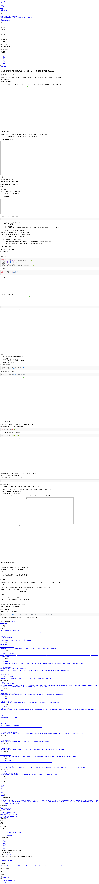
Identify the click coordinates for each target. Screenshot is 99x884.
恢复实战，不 (7, 653)
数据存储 (9, 667)
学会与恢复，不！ (9, 717)
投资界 (66, 865)
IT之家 (42, 865)
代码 (6, 636)
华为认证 (14, 17)
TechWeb (24, 865)
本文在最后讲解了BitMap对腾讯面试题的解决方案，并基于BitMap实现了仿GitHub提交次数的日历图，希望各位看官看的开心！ (26, 678)
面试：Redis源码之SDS (6, 701)
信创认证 (10, 17)
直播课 (12, 16)
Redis (4, 682)
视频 (4, 57)
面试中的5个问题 (6, 637)
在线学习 (2, 19)
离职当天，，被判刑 (9, 630)
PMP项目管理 (25, 17)
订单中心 (6, 737)
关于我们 (4, 840)
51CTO (4, 829)
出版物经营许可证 (8, 860)
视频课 (1, 16)
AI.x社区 (19, 832)
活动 (4, 63)
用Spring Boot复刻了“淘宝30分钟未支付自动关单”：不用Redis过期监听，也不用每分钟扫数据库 (55, 801)
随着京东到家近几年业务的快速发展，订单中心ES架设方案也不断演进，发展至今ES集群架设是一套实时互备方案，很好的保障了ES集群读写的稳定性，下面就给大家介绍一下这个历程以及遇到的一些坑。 (41, 663)
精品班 (1, 5)
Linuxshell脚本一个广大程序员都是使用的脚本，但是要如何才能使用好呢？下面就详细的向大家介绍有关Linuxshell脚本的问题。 (26, 762)
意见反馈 (4, 844)
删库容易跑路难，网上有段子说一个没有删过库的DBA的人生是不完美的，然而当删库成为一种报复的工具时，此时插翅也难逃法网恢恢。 (28, 648)
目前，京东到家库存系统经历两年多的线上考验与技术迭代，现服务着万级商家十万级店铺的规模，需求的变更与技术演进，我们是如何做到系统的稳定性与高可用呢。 (34, 749)
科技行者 (20, 865)
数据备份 (5, 723)
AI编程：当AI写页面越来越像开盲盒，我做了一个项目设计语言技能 (22, 801)
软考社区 (2, 6)
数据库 (1, 674)
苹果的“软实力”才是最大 (6, 766)
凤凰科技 (13, 865)
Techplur (12, 829)
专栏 (9, 20)
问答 (5, 20)
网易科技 (9, 865)
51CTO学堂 (5, 835)
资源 (3, 20)
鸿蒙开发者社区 (3, 10)
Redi (1, 706)
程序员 (3, 636)
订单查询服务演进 (5, 661)
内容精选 (4, 56)
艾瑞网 (27, 865)
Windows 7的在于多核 (6, 708)
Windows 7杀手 (3, 715)
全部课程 (2, 17)
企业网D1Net (62, 865)
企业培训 (2, 9)
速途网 (33, 865)
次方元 (69, 865)
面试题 (6, 682)
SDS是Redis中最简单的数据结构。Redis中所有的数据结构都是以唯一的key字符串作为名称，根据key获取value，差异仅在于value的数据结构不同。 (30, 702)
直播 (10, 20)
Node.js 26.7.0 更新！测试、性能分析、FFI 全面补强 (75, 800)
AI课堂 (1, 12)
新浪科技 (2, 865)
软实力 (5, 771)
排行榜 (7, 16)
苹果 (1, 771)
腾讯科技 (6, 865)
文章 (1, 20)
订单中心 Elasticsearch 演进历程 (8, 732)
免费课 (1, 8)
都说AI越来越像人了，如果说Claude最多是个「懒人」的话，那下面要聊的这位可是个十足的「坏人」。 (21, 727)
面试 (4, 644)
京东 (1, 636)
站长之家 (30, 865)
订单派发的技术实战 (6, 740)
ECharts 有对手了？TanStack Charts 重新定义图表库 (55, 800)
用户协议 (4, 846)
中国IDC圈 (58, 865)
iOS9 (3, 771)
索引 (7, 698)
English (4, 845)
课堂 (7, 20)
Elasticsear (10, 737)
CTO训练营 (15, 835)
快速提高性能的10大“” (7, 693)
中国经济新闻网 (38, 865)
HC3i (10, 829)
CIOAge (7, 829)
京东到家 (2, 667)
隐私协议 (4, 848)
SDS (3, 706)
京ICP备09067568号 (8, 854)
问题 (6, 644)
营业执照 (2, 860)
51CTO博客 (5, 832)
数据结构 (6, 706)
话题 (4, 58)
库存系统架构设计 (5, 748)
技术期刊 (4, 61)
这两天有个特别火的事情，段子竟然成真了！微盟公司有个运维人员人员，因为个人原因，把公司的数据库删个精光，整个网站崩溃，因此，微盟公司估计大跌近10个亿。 (34, 670)
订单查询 (6, 667)
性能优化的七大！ (5, 755)
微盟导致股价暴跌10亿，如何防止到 (13, 668)
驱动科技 (17, 865)
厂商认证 (18, 17)
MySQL (3, 623)
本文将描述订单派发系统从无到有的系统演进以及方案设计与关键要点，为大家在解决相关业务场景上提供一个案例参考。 (25, 741)
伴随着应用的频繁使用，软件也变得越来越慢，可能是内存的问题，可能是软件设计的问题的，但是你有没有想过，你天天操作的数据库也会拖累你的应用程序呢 (33, 694)
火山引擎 (72, 865)
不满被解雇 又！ (7, 647)
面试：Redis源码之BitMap (7, 676)
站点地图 (4, 843)
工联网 (45, 865)
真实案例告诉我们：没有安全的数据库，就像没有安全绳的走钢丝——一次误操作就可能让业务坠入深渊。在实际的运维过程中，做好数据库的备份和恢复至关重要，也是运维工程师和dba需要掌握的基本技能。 (42, 719)
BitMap (1, 682)
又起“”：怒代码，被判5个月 (10, 773)
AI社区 (4, 60)
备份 (6, 623)
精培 (8, 835)
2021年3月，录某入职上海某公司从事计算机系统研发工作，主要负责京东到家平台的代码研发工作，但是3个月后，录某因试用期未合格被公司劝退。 (30, 632)
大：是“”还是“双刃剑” (7, 683)
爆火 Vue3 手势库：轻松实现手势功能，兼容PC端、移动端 (12, 800)
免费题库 (30, 17)
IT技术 (21, 17)
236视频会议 (53, 865)
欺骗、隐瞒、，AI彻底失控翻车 (10, 725)
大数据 (1, 690)
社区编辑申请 (3, 66)
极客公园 (49, 865)
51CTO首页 (2, 1)
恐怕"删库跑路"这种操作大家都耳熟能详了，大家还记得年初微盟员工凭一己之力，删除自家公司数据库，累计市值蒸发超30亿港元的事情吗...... (29, 774)
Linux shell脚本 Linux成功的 (7, 760)
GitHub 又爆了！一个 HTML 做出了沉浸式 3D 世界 (34, 800)
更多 (6, 805)
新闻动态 (4, 841)
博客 (1, 2)
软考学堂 (16, 16)
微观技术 (13, 621)
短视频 (10, 16)
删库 (1, 623)
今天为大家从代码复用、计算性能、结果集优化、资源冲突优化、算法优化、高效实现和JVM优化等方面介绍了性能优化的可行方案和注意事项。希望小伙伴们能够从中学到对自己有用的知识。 (39, 756)
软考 (8, 17)
